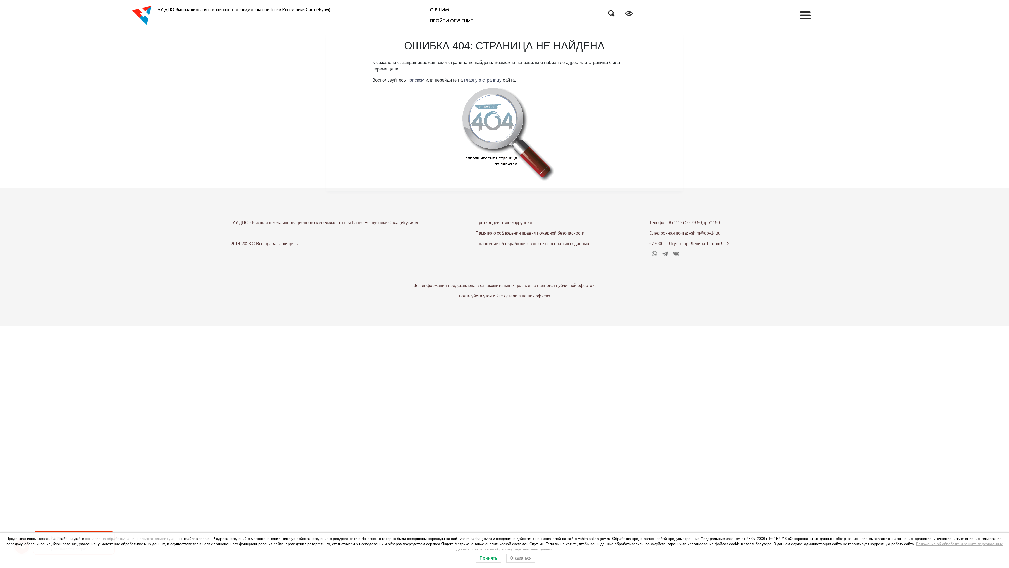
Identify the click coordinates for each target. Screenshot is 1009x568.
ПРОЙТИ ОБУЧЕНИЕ (451, 21)
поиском (415, 80)
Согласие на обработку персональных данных (512, 549)
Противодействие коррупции (504, 222)
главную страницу (483, 80)
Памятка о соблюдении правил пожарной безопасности (530, 233)
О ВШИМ (439, 10)
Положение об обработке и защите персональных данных (532, 243)
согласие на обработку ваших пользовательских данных (133, 538)
